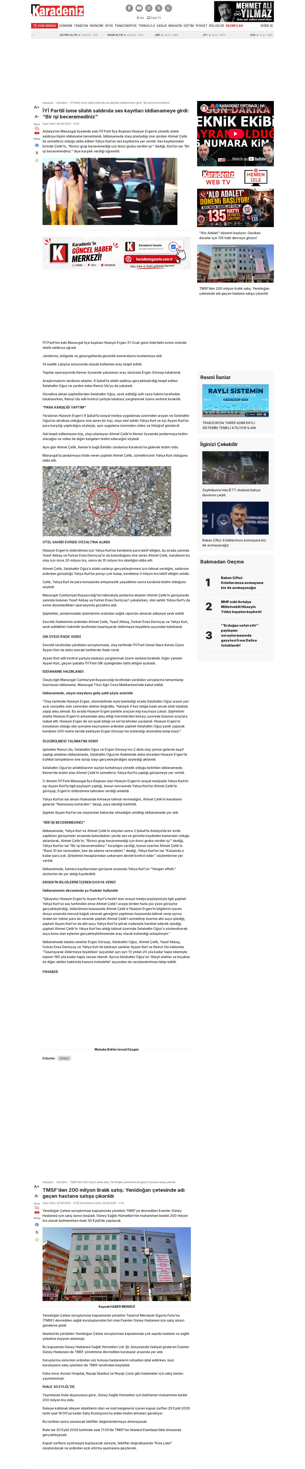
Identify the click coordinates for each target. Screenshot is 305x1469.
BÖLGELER (216, 25)
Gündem (61, 102)
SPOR (109, 25)
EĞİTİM (189, 25)
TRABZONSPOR (126, 25)
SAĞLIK (162, 25)
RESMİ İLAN (234, 25)
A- (37, 116)
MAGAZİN (175, 25)
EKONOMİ (96, 25)
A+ (37, 107)
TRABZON (81, 25)
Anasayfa (48, 102)
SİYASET (201, 25)
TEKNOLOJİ (146, 25)
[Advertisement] (152, 70)
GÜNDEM (65, 25)
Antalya (64, 1058)
